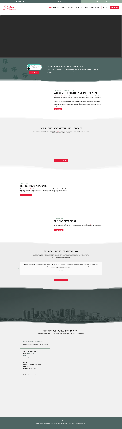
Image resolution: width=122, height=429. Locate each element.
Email (58, 347)
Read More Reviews (61, 279)
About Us (55, 7)
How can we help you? (62, 358)
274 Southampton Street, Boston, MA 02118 (33, 341)
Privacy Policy (71, 423)
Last (79, 344)
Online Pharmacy (89, 7)
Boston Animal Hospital (60, 95)
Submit (59, 378)
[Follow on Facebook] (60, 420)
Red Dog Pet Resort (91, 224)
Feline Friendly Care (35, 144)
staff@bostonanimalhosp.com (32, 357)
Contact (97, 7)
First (57, 344)
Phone (58, 352)
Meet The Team (26, 195)
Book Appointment (102, 1)
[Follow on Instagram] (62, 420)
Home (50, 7)
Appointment (114, 7)
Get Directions (61, 1)
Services (63, 7)
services (59, 131)
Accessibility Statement (80, 423)
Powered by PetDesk (62, 423)
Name (58, 340)
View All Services (61, 160)
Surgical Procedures (86, 144)
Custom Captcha (61, 368)
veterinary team (29, 188)
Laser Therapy (61, 144)
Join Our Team (79, 7)
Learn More (34, 72)
